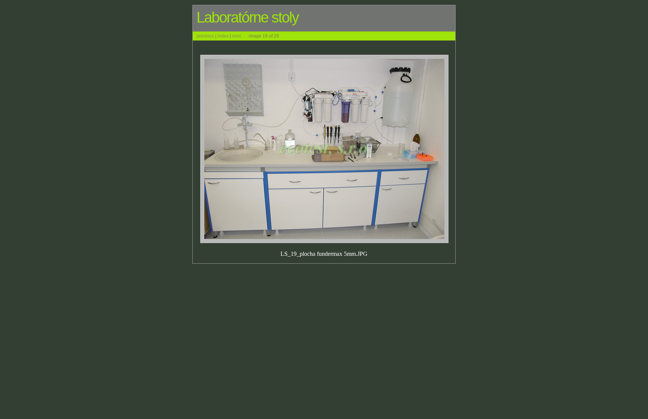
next (236, 36)
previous (205, 36)
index (223, 36)
